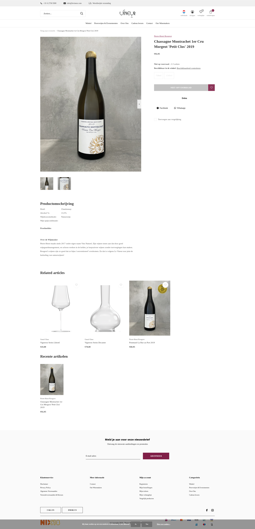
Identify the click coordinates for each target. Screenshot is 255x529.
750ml (158, 75)
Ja (135, 524)
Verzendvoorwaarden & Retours (51, 495)
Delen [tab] (184, 98)
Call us (50, 510)
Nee (147, 524)
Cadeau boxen (137, 23)
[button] (46, 183)
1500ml (169, 75)
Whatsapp (181, 108)
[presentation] (139, 104)
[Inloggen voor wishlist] (211, 87)
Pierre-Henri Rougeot (163, 36)
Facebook (164, 108)
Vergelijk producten (146, 498)
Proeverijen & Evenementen (106, 23)
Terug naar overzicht (47, 31)
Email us (72, 510)
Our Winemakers (163, 23)
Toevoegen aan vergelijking (169, 119)
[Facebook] (207, 510)
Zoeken (81, 13)
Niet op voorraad (181, 88)
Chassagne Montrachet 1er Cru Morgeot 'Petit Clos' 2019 (51, 404)
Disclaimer (44, 484)
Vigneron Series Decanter (95, 343)
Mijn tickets (143, 491)
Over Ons (125, 23)
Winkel (88, 23)
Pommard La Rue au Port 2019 (142, 343)
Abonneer (156, 456)
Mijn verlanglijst (145, 495)
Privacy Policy (45, 488)
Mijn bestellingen (145, 488)
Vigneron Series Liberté (50, 343)
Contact (149, 23)
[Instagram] (212, 510)
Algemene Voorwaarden (48, 491)
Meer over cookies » (163, 524)
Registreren (143, 484)
